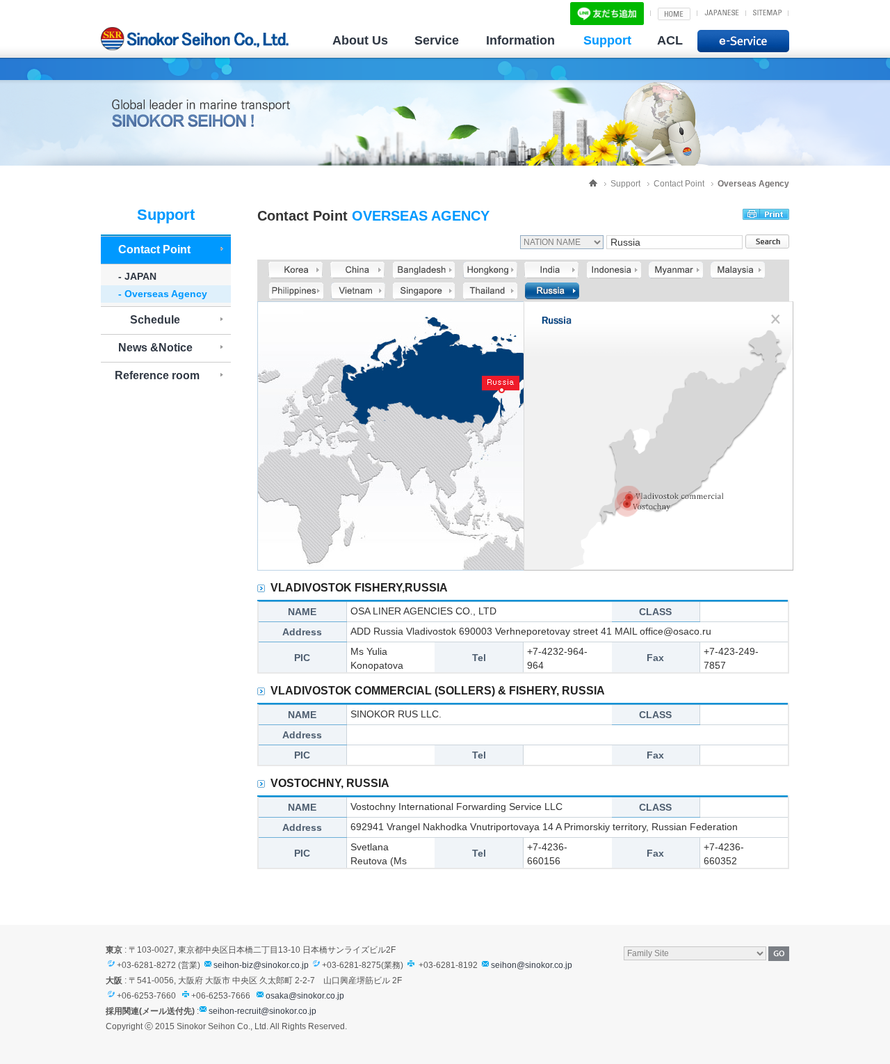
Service (436, 40)
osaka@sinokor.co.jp (305, 996)
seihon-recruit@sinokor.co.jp (262, 1011)
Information (520, 40)
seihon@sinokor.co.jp (531, 965)
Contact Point (679, 184)
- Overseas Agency (162, 293)
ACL (670, 40)
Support (607, 40)
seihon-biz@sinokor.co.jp (261, 965)
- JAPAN (137, 276)
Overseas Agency (753, 184)
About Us (360, 40)
